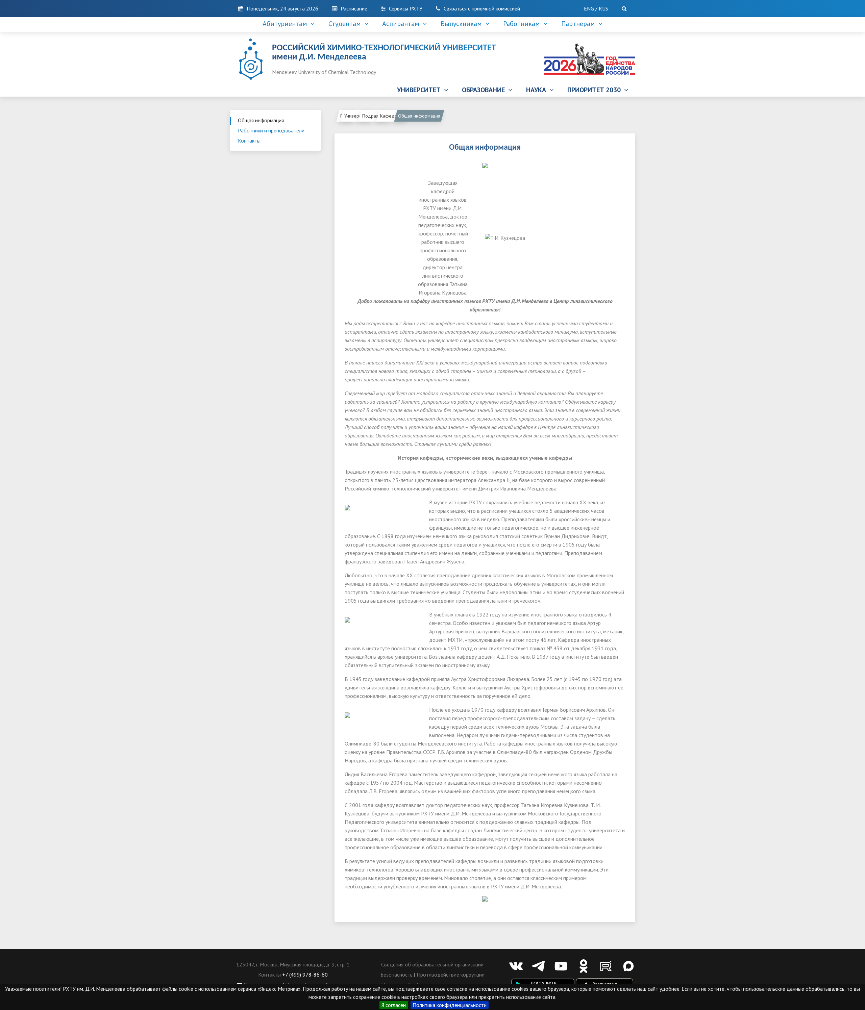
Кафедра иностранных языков (393, 116)
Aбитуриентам (287, 23)
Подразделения (376, 116)
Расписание (354, 8)
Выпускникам (463, 23)
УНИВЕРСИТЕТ (420, 89)
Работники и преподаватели (271, 130)
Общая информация (261, 120)
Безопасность (396, 974)
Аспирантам (402, 23)
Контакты (249, 140)
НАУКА (537, 89)
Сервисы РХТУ (405, 8)
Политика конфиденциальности (450, 1005)
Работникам (523, 23)
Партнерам (579, 23)
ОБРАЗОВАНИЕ (485, 89)
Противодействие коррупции (451, 974)
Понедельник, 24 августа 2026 (282, 8)
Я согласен (393, 1005)
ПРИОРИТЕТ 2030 (595, 89)
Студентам (346, 23)
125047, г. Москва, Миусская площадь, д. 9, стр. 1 (293, 964)
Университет (357, 116)
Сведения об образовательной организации (432, 964)
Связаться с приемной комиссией (482, 8)
